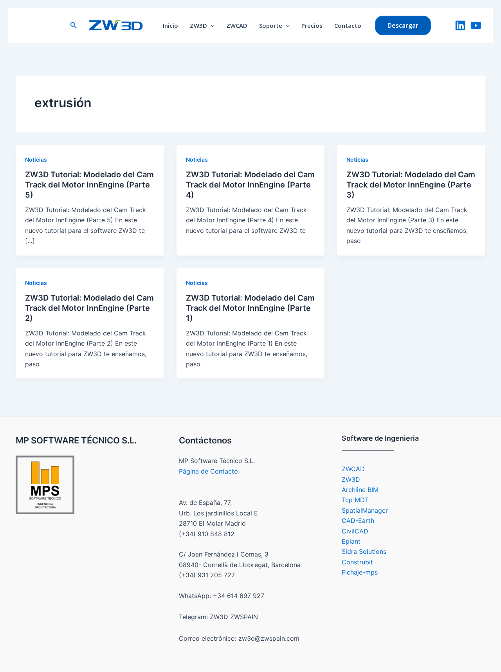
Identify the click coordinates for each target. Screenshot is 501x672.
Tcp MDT (355, 500)
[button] (73, 25)
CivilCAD (355, 531)
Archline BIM (360, 490)
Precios (312, 25)
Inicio (170, 25)
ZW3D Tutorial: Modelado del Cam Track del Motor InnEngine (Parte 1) (250, 308)
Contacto (347, 25)
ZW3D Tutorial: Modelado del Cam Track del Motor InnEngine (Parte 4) (250, 185)
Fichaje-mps (360, 572)
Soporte (270, 25)
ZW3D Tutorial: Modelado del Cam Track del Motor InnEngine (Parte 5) (89, 185)
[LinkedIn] (460, 25)
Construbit (357, 562)
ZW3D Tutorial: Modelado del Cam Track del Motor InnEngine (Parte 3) (410, 185)
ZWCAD (236, 25)
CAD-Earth (358, 520)
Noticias (36, 159)
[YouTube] (475, 25)
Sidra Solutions (364, 551)
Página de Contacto (208, 471)
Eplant (351, 541)
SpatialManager (365, 510)
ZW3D (198, 25)
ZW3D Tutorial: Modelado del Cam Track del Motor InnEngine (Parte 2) (89, 308)
